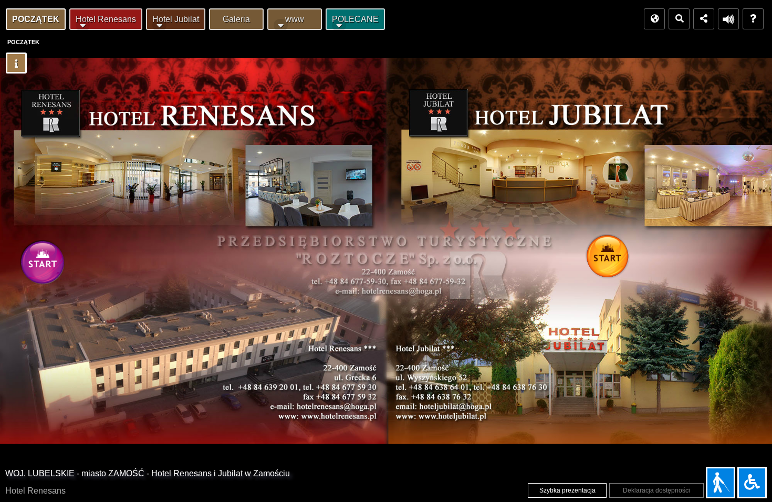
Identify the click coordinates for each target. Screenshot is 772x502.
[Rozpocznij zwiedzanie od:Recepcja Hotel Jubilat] (610, 259)
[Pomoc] (753, 18)
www (294, 19)
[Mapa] (654, 18)
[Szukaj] (679, 18)
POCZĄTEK (35, 19)
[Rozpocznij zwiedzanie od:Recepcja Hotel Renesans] (45, 265)
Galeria (236, 19)
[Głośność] (728, 18)
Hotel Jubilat (175, 19)
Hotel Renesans (106, 19)
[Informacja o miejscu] (16, 63)
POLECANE (355, 19)
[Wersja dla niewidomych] (720, 482)
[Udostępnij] (703, 18)
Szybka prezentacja (567, 490)
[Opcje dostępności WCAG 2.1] (752, 482)
